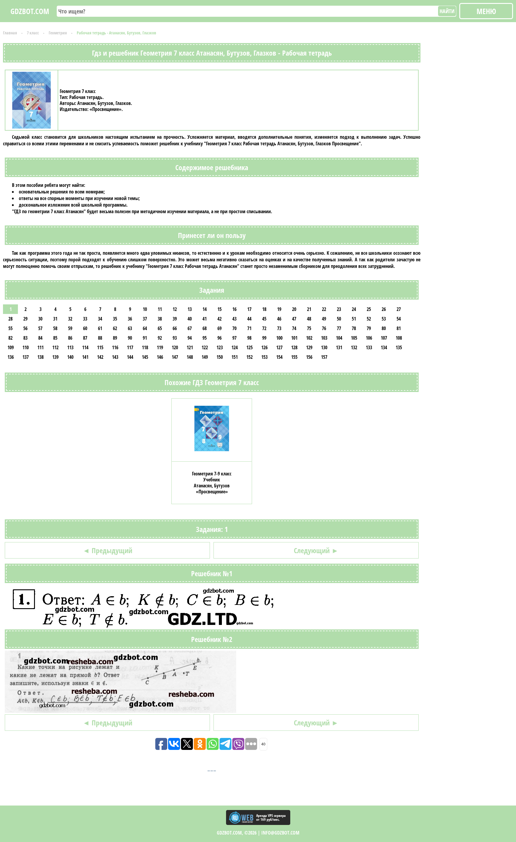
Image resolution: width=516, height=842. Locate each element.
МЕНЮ (486, 11)
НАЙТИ (447, 11)
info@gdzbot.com (280, 832)
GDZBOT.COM (29, 11)
